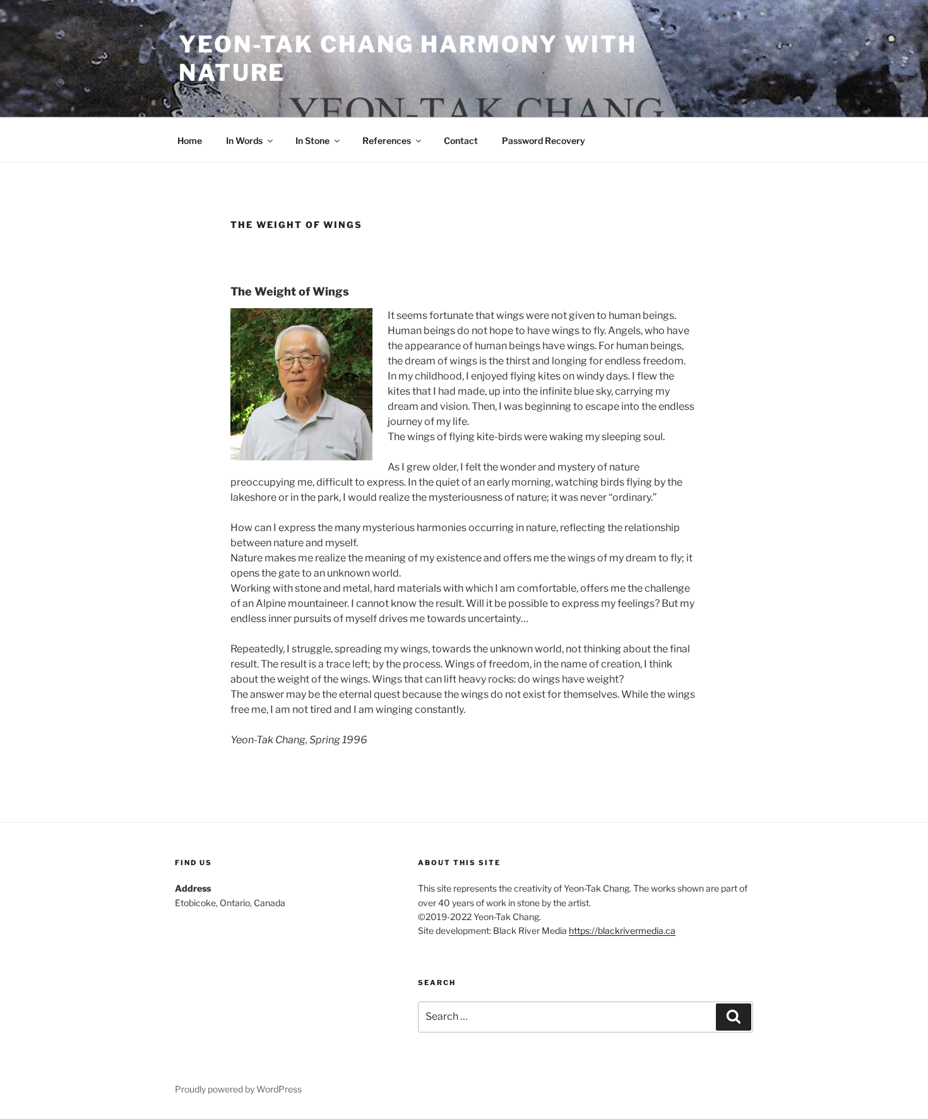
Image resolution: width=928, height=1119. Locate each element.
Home (189, 140)
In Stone (312, 140)
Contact (461, 140)
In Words (244, 140)
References (386, 140)
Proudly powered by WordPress (238, 1089)
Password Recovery (543, 140)
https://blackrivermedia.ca (622, 930)
